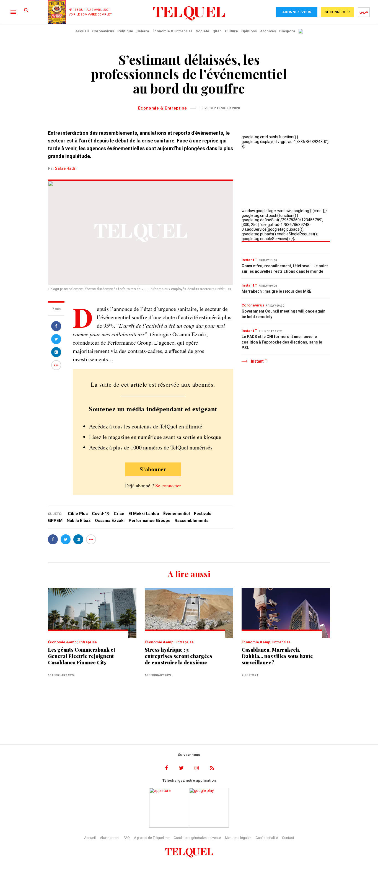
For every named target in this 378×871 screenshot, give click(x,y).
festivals (202, 513)
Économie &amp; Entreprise (72, 642)
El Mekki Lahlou (143, 513)
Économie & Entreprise (172, 31)
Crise (119, 513)
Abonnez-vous (296, 12)
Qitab (217, 31)
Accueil (82, 31)
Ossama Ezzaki (110, 520)
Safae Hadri (66, 168)
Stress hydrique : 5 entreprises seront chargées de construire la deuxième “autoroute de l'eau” (178, 656)
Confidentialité (267, 838)
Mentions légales (238, 838)
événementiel (176, 513)
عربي (363, 11)
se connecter (337, 12)
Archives (268, 31)
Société (202, 31)
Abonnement (110, 838)
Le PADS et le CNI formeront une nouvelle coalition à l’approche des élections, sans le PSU (282, 342)
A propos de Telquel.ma (152, 838)
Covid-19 (101, 513)
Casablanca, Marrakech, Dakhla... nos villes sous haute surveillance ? (277, 656)
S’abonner (153, 469)
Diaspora (287, 31)
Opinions (249, 31)
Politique (125, 31)
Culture (231, 31)
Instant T (249, 260)
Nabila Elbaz (79, 520)
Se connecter (168, 485)
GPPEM (55, 520)
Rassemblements (191, 520)
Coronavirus (103, 31)
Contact (288, 838)
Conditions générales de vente (197, 838)
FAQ (127, 838)
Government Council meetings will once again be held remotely (283, 314)
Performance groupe (149, 520)
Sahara (142, 31)
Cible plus (78, 513)
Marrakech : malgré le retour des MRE (276, 291)
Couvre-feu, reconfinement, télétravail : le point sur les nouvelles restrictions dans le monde (285, 269)
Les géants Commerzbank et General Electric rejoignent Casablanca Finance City (81, 656)
